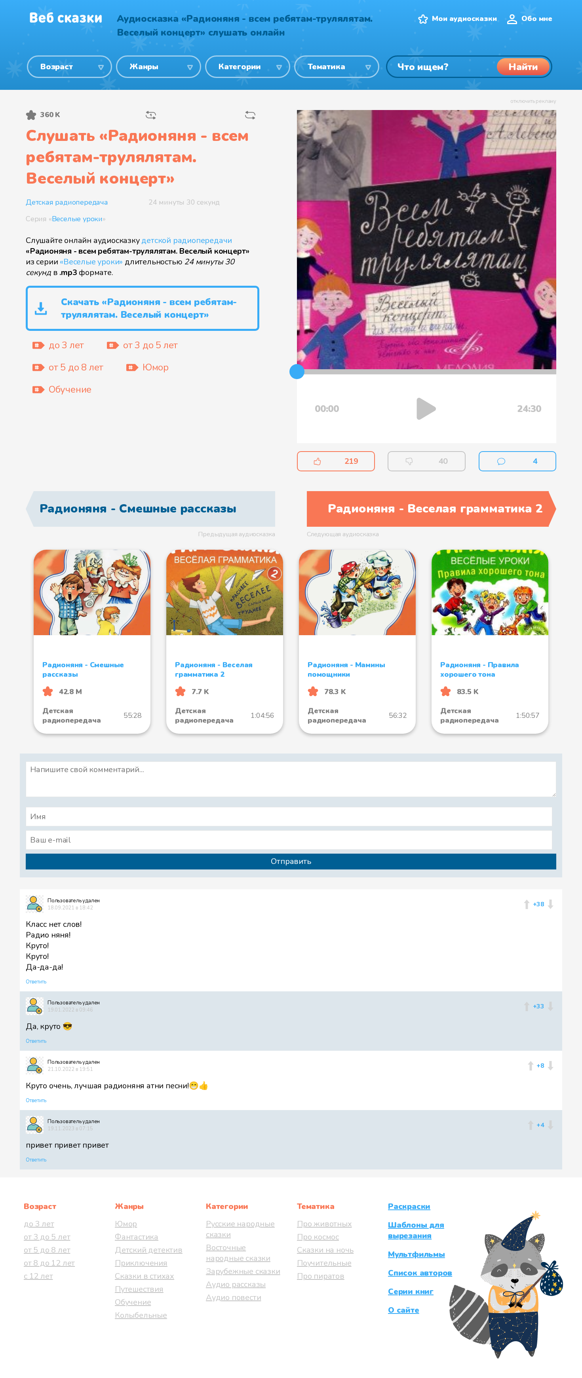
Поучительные (324, 1263)
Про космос (318, 1237)
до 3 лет (39, 1224)
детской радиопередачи (186, 240)
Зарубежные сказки (243, 1271)
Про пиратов (320, 1276)
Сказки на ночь (325, 1250)
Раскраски (409, 1206)
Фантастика (136, 1237)
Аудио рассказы (236, 1284)
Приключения (141, 1263)
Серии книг (411, 1291)
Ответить (36, 981)
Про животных (324, 1224)
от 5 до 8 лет (47, 1250)
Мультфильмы (416, 1254)
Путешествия (139, 1289)
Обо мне (536, 18)
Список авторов (420, 1273)
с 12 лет (38, 1276)
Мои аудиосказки (464, 18)
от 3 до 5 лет (47, 1237)
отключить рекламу (533, 101)
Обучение (133, 1302)
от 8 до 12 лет (49, 1263)
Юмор (126, 1224)
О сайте (403, 1310)
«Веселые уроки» (91, 261)
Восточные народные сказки (238, 1253)
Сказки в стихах (144, 1276)
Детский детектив (149, 1250)
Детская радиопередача (67, 202)
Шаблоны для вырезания (416, 1230)
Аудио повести (233, 1297)
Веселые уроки (77, 219)
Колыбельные (141, 1315)
